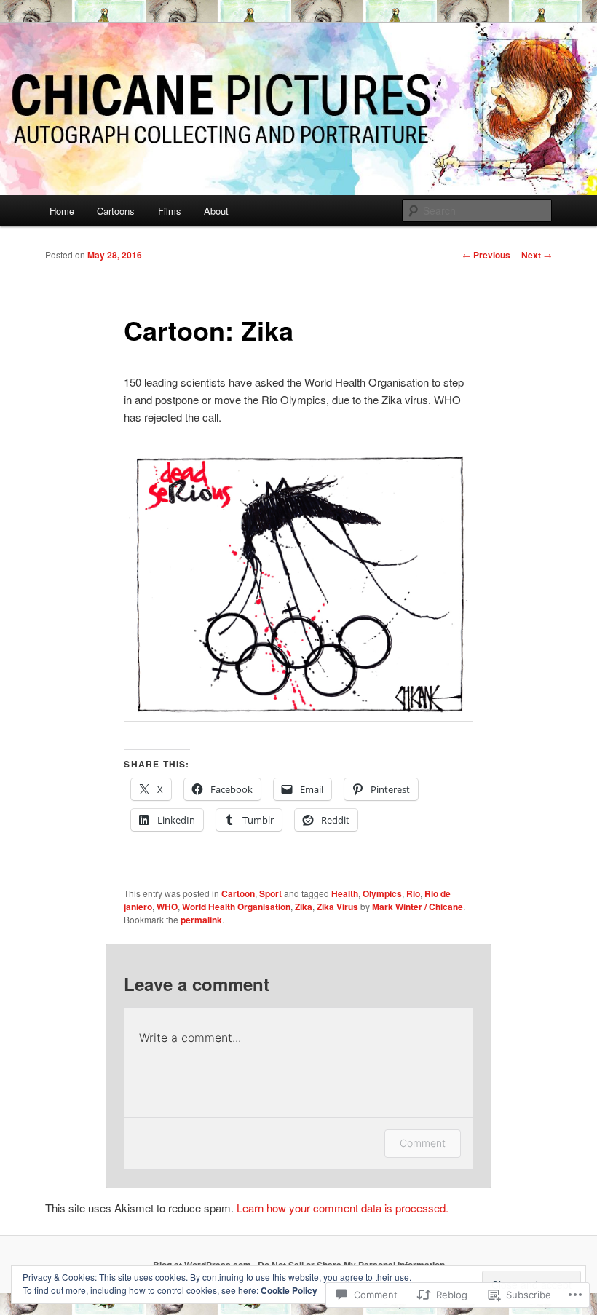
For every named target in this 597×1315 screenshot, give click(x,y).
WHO (167, 906)
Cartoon (238, 893)
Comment (423, 1143)
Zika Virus (337, 906)
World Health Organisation (236, 906)
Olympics (382, 893)
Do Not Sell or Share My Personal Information (351, 1264)
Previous (486, 254)
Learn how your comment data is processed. (342, 1207)
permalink (201, 919)
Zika (303, 906)
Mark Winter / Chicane (417, 906)
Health (344, 893)
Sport (270, 893)
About (216, 211)
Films (169, 211)
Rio (413, 893)
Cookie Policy (289, 1290)
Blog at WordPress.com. (203, 1264)
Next (536, 254)
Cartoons (116, 211)
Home (62, 211)
